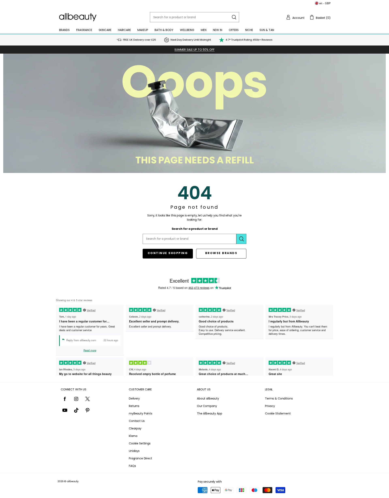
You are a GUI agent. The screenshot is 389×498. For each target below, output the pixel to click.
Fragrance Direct (140, 458)
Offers (234, 30)
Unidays (134, 451)
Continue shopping (168, 253)
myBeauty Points (140, 413)
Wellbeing (187, 30)
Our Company (207, 406)
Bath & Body (164, 30)
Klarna (133, 436)
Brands (64, 30)
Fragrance (84, 30)
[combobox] (194, 17)
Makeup (142, 30)
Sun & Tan (267, 30)
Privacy (270, 406)
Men (203, 30)
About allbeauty (208, 398)
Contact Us (137, 421)
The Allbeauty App (209, 413)
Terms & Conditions (279, 398)
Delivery (134, 398)
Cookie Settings (140, 443)
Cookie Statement (278, 413)
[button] (295, 17)
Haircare (124, 30)
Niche (249, 30)
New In (217, 30)
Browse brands (221, 253)
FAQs (132, 466)
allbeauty (73, 481)
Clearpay (135, 428)
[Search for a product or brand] (234, 17)
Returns (134, 406)
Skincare (105, 30)
